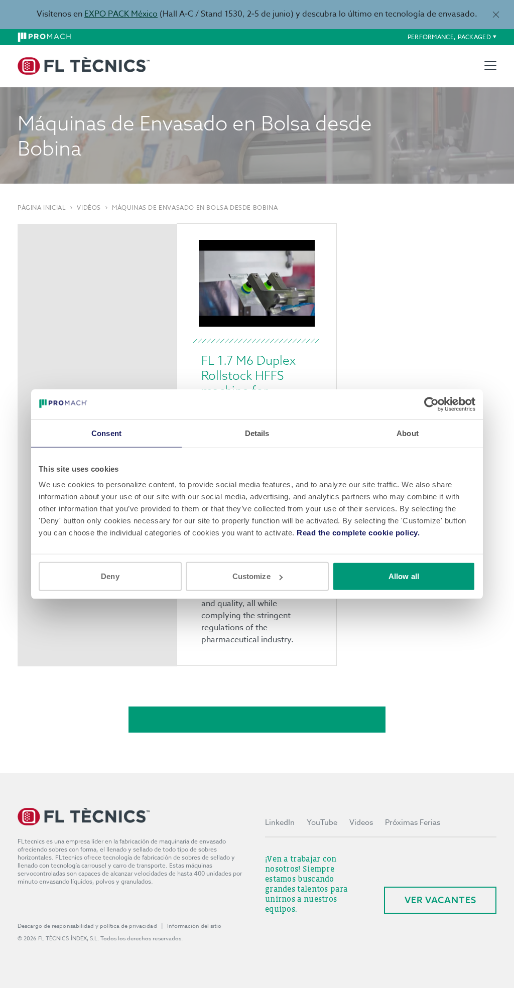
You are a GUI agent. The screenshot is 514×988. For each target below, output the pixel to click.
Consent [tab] (106, 433)
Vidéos (89, 208)
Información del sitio (194, 926)
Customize (251, 576)
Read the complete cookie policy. (358, 532)
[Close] (495, 14)
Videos (361, 822)
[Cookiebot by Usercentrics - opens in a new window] (431, 403)
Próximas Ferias (412, 822)
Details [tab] (257, 433)
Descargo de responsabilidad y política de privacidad (87, 926)
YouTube (322, 822)
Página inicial (42, 208)
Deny (110, 576)
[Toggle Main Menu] (490, 65)
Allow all (404, 576)
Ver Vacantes (440, 900)
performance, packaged (449, 37)
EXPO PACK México (121, 14)
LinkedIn (280, 822)
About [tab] (408, 433)
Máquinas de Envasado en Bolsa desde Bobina (195, 208)
